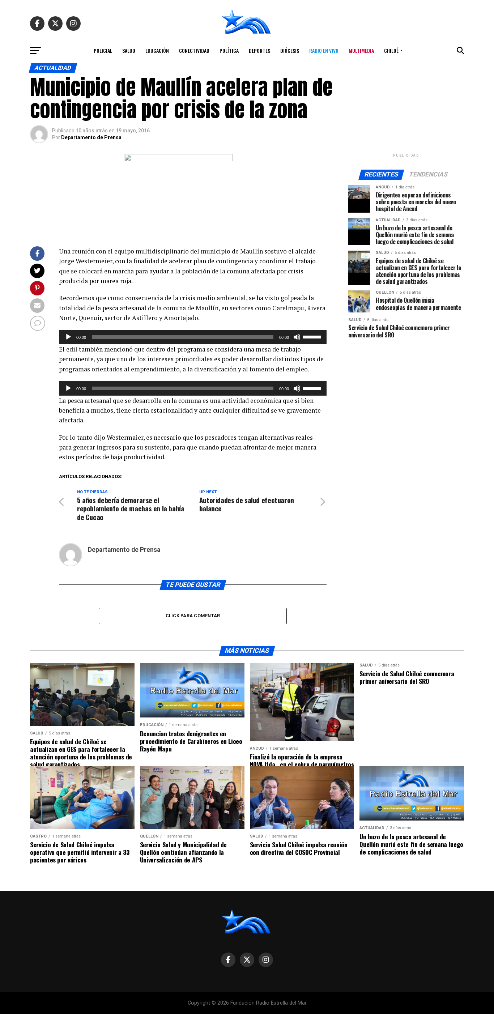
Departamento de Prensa (91, 137)
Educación (157, 50)
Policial (103, 50)
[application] (193, 337)
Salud (128, 50)
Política (229, 50)
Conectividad (194, 50)
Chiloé (391, 50)
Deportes (259, 50)
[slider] (313, 336)
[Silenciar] (297, 337)
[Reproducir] (68, 337)
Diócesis (289, 50)
